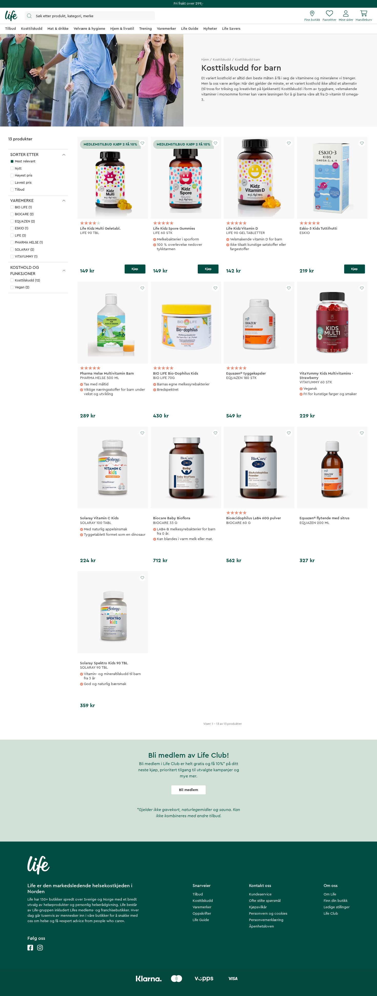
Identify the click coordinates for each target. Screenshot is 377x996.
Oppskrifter (202, 913)
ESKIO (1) (21, 228)
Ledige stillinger (337, 907)
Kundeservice (260, 894)
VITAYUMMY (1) (26, 256)
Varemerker (202, 907)
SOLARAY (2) (24, 249)
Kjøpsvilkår (258, 907)
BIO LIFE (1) (23, 207)
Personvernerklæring (266, 920)
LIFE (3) (20, 235)
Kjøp (135, 268)
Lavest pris (23, 182)
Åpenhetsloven (261, 926)
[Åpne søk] (90, 16)
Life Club (331, 913)
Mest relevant (25, 161)
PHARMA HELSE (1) (29, 242)
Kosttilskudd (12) (27, 280)
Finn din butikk (336, 901)
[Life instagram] (40, 952)
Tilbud (19, 189)
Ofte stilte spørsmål (265, 901)
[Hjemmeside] (11, 16)
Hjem (205, 59)
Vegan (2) (22, 287)
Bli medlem (188, 790)
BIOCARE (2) (24, 214)
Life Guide (201, 920)
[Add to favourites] (142, 143)
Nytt (18, 168)
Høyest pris (23, 175)
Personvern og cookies (268, 913)
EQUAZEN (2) (25, 221)
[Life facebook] (30, 952)
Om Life (330, 894)
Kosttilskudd (222, 59)
